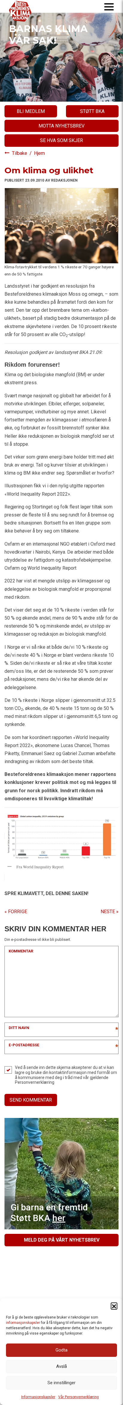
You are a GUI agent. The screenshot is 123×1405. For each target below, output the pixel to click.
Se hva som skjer (61, 140)
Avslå (61, 1366)
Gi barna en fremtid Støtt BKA (49, 1212)
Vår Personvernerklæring (78, 1397)
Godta (61, 1350)
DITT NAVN (19, 1028)
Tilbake (20, 153)
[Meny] (109, 6)
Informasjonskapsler (38, 1397)
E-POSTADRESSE (24, 1045)
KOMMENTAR (21, 951)
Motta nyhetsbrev (61, 126)
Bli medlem (31, 111)
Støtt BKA (92, 111)
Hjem (39, 153)
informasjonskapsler (23, 1323)
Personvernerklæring (34, 1082)
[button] (114, 1306)
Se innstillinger (61, 1382)
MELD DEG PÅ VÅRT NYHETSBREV (61, 1240)
